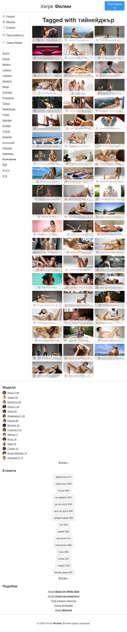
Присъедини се (114, 5)
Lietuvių (6, 70)
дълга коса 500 (63, 504)
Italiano (6, 64)
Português (8, 98)
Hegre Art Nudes (63, 605)
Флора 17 (12, 434)
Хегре (55, 5)
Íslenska (7, 120)
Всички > (64, 462)
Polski (5, 114)
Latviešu (7, 75)
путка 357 (63, 558)
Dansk (6, 59)
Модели (10, 22)
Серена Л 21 (14, 430)
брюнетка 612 (63, 477)
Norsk (5, 86)
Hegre (63, 591)
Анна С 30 (13, 406)
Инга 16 (11, 439)
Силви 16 (12, 448)
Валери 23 (13, 425)
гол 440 (63, 524)
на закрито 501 (63, 497)
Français (7, 148)
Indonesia (7, 153)
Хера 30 (12, 411)
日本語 (6, 131)
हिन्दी (4, 165)
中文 (4, 176)
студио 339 (63, 565)
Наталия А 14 (15, 458)
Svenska (7, 92)
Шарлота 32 (14, 402)
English (6, 126)
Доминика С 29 (16, 416)
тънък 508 (63, 490)
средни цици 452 (63, 518)
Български (9, 159)
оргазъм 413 (63, 538)
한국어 (6, 170)
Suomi (6, 53)
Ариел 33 (12, 397)
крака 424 (63, 531)
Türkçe (6, 103)
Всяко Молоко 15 (17, 453)
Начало (10, 16)
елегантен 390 (63, 545)
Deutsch (7, 81)
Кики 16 (11, 444)
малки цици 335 (63, 572)
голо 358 (63, 552)
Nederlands (8, 109)
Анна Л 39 (13, 392)
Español (7, 137)
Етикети (10, 27)
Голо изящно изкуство (63, 601)
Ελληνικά (8, 142)
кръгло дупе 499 (63, 511)
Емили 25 (12, 420)
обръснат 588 (63, 483)
